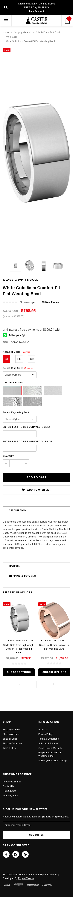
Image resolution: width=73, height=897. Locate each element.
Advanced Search (12, 781)
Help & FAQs (9, 791)
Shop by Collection (12, 743)
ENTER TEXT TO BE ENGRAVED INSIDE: (26, 427)
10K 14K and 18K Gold (48, 32)
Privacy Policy (45, 734)
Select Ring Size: (18, 368)
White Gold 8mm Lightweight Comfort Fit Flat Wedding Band (18, 649)
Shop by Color (10, 739)
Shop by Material (22, 32)
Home (6, 32)
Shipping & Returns (22, 576)
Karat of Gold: (16, 352)
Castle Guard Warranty (50, 748)
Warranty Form (10, 795)
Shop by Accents (11, 734)
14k (19, 359)
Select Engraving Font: (16, 412)
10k (7, 359)
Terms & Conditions (48, 739)
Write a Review (50, 302)
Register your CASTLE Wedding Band (49, 754)
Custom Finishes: (13, 382)
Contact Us (8, 786)
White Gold (11, 37)
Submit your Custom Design (52, 760)
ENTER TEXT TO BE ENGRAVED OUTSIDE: (28, 441)
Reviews (14, 566)
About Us (43, 729)
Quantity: (8, 456)
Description (17, 510)
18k (32, 359)
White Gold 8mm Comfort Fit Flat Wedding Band (30, 41)
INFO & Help (9, 748)
